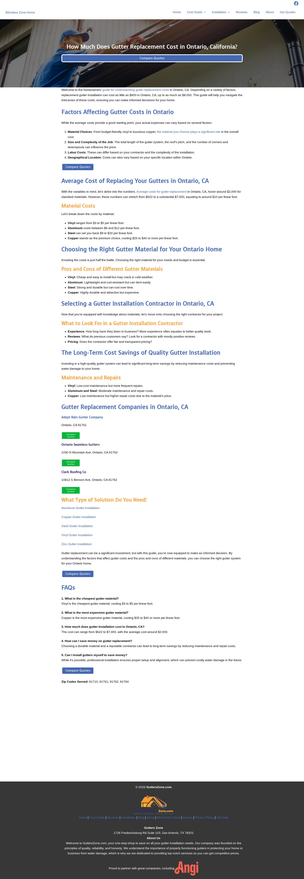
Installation (219, 12)
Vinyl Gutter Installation (77, 535)
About (270, 12)
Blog (256, 12)
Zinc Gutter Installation (76, 544)
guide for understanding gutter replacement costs (135, 90)
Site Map (222, 817)
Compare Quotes (152, 58)
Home (177, 12)
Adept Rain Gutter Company (82, 417)
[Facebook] (296, 3)
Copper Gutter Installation (78, 517)
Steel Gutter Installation (77, 526)
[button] (204, 12)
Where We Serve (168, 817)
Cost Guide (194, 12)
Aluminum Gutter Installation (80, 508)
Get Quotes (287, 12)
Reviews (241, 12)
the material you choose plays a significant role (188, 131)
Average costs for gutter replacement (161, 191)
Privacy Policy (204, 817)
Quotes (188, 817)
